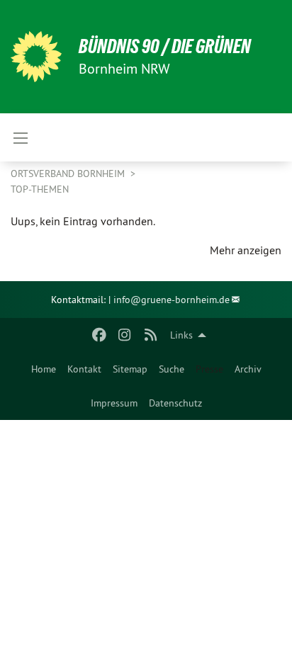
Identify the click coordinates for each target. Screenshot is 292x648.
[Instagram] (125, 335)
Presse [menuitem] (209, 369)
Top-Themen (40, 189)
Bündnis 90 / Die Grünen (165, 46)
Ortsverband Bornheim (69, 173)
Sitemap (130, 369)
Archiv (248, 369)
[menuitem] (43, 369)
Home (43, 369)
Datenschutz (175, 403)
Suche (171, 369)
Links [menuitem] (181, 335)
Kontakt (84, 369)
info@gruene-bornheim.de (171, 299)
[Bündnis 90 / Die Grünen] (36, 56)
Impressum (114, 403)
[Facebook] (99, 335)
